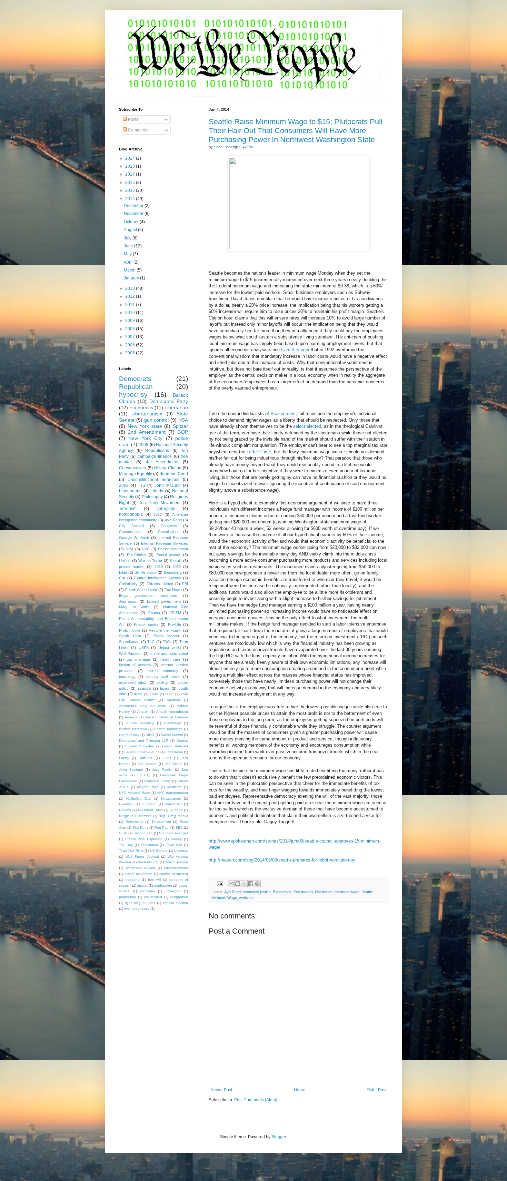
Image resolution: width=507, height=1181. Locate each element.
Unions (125, 561)
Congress (169, 526)
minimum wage (347, 892)
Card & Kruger (295, 349)
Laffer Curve (259, 451)
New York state (145, 426)
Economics (282, 892)
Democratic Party (168, 401)
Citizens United (160, 584)
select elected (307, 426)
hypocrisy (133, 394)
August (131, 229)
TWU (167, 642)
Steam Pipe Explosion (143, 839)
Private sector (146, 624)
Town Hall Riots (131, 851)
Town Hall (174, 845)
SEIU (123, 833)
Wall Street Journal (142, 856)
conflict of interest (173, 874)
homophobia (131, 514)
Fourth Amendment (141, 590)
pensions (147, 891)
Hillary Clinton (167, 467)
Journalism (128, 601)
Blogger (278, 1136)
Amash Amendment (172, 711)
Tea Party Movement (159, 502)
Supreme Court (173, 473)
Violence (181, 851)
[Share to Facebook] (250, 883)
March (130, 270)
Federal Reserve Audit (141, 752)
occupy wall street (163, 677)
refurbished (153, 897)
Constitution (168, 532)
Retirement (134, 822)
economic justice (257, 892)
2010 (130, 312)
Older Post (376, 1089)
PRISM (175, 613)
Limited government (164, 601)
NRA (129, 549)
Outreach (149, 804)
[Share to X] (244, 883)
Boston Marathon (133, 729)
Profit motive (129, 630)
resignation (179, 897)
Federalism (174, 752)
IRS (141, 485)
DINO (150, 735)
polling (162, 682)
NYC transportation (172, 793)
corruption (166, 508)
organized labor (133, 682)
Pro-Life (174, 624)
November (134, 213)
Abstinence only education (142, 706)
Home (299, 1089)
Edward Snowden (140, 746)
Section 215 (143, 833)
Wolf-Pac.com (130, 653)
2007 (130, 336)
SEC (179, 827)
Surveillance (129, 642)
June (129, 246)
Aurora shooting (140, 723)
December (134, 205)
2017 (130, 174)
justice (142, 885)
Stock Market (166, 636)
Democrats (135, 378)
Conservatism (130, 532)
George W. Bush (134, 537)
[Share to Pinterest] (257, 883)
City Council (131, 526)
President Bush (150, 810)
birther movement (138, 874)
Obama (154, 613)
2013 (130, 288)
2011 (130, 304)
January (132, 278)
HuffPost (145, 758)
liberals (176, 561)
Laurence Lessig (157, 781)
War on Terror (150, 561)
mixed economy (163, 671)
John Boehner (131, 769)
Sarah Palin (130, 636)
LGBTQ (144, 775)
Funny (124, 758)
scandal (144, 688)
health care (170, 659)
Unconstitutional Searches (153, 479)
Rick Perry (140, 827)
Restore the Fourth (165, 630)
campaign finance (155, 456)
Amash (142, 711)
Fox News (173, 590)
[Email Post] (219, 883)
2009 (130, 320)
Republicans (157, 450)
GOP (182, 432)
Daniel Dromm (172, 735)
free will (154, 880)
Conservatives (132, 467)
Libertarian (323, 892)
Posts (132, 119)
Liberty (156, 491)
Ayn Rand (232, 892)
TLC (151, 642)
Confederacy (129, 735)
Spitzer (180, 426)
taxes (164, 688)
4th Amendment (162, 462)
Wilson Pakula (176, 862)
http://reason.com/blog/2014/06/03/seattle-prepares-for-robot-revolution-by (282, 860)
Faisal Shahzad (175, 746)
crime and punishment (169, 653)
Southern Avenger (173, 833)
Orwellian (126, 804)
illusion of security (135, 665)
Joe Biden (173, 764)
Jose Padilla (162, 769)
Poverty (125, 810)
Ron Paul (162, 827)
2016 (130, 182)
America (131, 717)
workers (246, 898)
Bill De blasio (145, 572)
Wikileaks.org (148, 862)
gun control (156, 420)
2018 (130, 166)
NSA (183, 420)
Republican (136, 386)
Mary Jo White (134, 607)
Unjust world (169, 648)
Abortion (173, 700)
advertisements (176, 868)
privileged (173, 891)
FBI (185, 584)
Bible (123, 572)
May (128, 254)
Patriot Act (173, 804)
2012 (130, 296)
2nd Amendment (146, 432)
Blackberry (172, 723)
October (132, 221)
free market (303, 892)
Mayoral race (148, 787)
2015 (130, 190)
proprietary (127, 897)
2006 (130, 345)
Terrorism (128, 508)
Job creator (147, 764)
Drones (182, 740)
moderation (163, 885)
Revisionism (161, 822)
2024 (130, 158)
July (128, 238)
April (128, 262)
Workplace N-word (141, 868)
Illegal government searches (148, 595)
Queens (176, 810)
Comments (137, 130)
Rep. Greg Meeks (173, 816)
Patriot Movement (173, 549)
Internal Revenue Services (164, 543)
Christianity (128, 584)
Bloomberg (173, 572)
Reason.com (283, 413)
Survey (176, 839)
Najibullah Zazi (138, 798)
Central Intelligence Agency (157, 578)
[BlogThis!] (237, 883)
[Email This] (231, 883)
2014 (130, 198)
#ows (138, 694)
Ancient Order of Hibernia (167, 717)
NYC (146, 549)
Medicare (174, 787)
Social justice (168, 555)
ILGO (166, 758)
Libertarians (130, 491)
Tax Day (126, 845)
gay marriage (138, 659)
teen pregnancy (136, 909)
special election (175, 903)
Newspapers (171, 798)
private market (132, 566)
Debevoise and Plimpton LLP (143, 740)
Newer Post (221, 1089)
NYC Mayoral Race (134, 793)
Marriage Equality (135, 473)
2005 (130, 353)
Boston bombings (168, 729)
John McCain (167, 485)
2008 (130, 328)
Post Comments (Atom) (255, 1100)
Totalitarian (149, 845)
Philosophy (152, 496)
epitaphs (132, 880)
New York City (145, 438)
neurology (127, 677)
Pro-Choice (136, 555)
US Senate (159, 851)
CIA (122, 578)
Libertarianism (146, 413)
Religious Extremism (135, 816)
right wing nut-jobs (140, 903)
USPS (144, 648)
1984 (154, 694)
